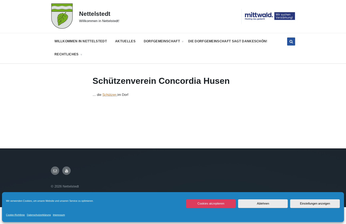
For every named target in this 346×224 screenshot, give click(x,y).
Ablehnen (263, 203)
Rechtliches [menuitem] (66, 54)
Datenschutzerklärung (39, 215)
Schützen (109, 95)
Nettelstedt (94, 13)
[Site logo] (62, 28)
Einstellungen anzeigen (315, 203)
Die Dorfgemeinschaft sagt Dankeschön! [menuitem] (227, 41)
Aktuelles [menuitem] (125, 41)
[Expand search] (291, 42)
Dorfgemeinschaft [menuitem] (162, 41)
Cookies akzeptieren (210, 203)
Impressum (59, 215)
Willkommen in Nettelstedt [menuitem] (80, 41)
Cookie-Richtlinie (15, 215)
